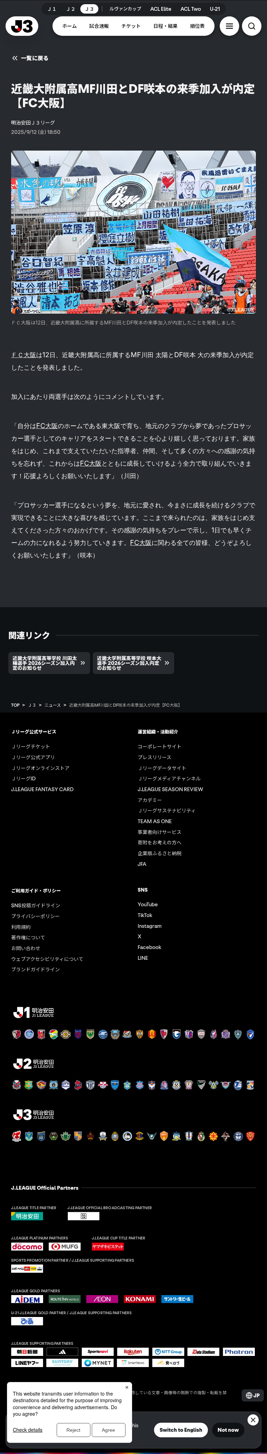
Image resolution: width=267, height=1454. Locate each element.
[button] (229, 26)
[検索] (251, 26)
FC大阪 (47, 425)
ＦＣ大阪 (23, 355)
